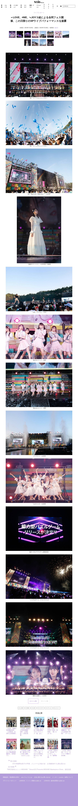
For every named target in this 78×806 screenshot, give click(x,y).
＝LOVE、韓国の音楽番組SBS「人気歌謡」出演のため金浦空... (11, 731)
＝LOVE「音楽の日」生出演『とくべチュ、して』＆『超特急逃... (52, 754)
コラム (44, 6)
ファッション (39, 6)
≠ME (28, 708)
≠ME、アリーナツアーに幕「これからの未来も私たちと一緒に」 (38, 754)
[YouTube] (61, 6)
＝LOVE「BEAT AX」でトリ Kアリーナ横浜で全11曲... (66, 753)
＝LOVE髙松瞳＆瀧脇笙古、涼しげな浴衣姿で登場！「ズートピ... (66, 731)
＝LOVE (21, 708)
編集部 (56, 27)
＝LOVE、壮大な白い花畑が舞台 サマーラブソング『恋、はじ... (39, 731)
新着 (1, 6)
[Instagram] (57, 6)
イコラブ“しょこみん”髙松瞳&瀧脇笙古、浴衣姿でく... (11, 753)
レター (53, 6)
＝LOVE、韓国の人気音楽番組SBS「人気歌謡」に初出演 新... (25, 732)
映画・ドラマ (32, 6)
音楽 (21, 6)
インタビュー (16, 6)
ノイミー (57, 708)
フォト (48, 6)
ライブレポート (39, 12)
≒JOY (34, 708)
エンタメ (25, 6)
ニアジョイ (49, 708)
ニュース (6, 6)
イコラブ (41, 708)
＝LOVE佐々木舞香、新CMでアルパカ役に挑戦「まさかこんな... (25, 753)
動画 (10, 6)
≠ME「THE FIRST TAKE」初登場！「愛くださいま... (52, 731)
